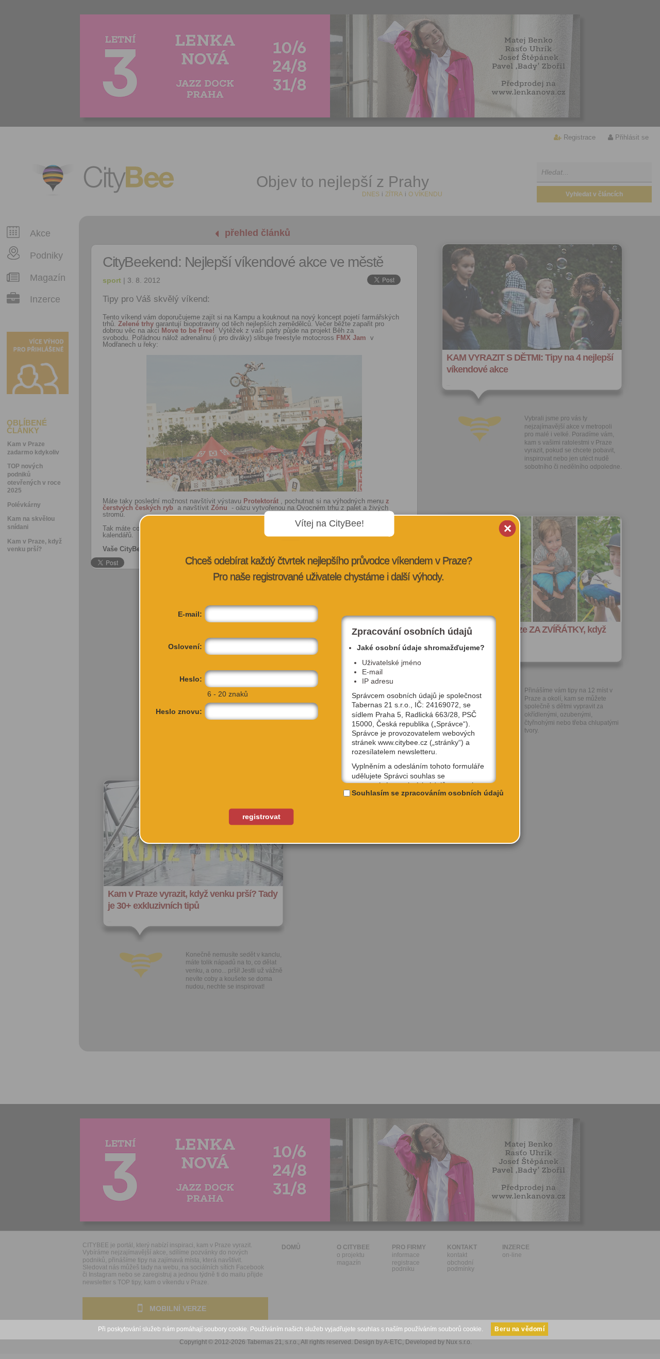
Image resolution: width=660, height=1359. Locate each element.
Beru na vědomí (519, 1329)
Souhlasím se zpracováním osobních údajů (428, 793)
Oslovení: (185, 646)
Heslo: (190, 679)
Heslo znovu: (179, 711)
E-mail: (190, 614)
